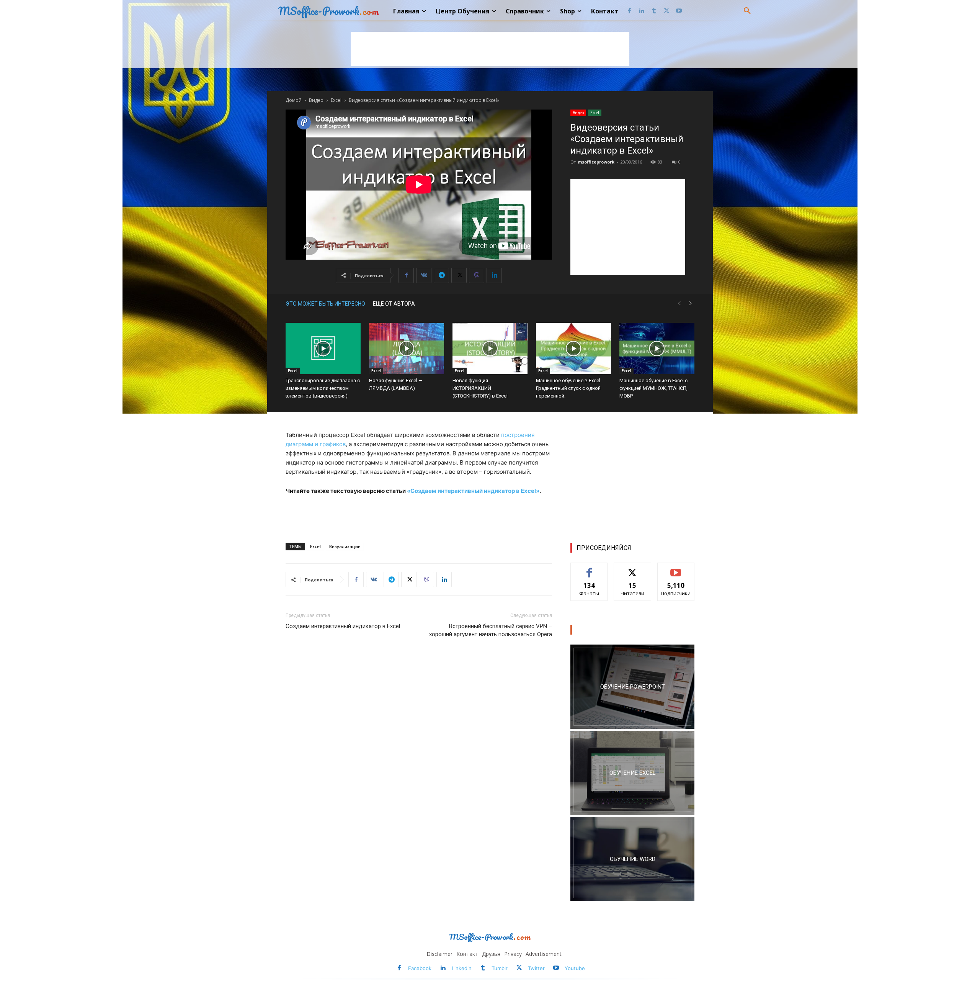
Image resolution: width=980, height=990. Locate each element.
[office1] (632, 859)
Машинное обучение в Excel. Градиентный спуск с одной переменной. (568, 388)
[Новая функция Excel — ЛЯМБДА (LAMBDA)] (406, 349)
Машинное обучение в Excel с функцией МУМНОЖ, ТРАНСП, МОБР (653, 388)
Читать (632, 568)
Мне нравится (589, 568)
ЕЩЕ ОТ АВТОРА (394, 304)
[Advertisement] (490, 49)
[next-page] (690, 303)
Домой (294, 100)
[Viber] (476, 275)
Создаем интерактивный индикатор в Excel (343, 626)
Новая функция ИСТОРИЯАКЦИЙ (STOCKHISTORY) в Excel (480, 388)
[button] (747, 11)
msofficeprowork (596, 162)
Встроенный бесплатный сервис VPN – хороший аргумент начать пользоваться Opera (490, 630)
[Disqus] (419, 750)
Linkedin (462, 968)
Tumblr (500, 968)
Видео (316, 100)
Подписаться (676, 568)
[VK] (423, 275)
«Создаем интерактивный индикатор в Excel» (473, 490)
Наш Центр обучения (606, 629)
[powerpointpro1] (632, 687)
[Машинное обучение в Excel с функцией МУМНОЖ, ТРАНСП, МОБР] (656, 349)
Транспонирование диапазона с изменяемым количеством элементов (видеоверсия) (323, 388)
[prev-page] (679, 303)
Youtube (575, 968)
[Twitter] (666, 11)
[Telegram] (441, 275)
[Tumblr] (654, 11)
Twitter (536, 968)
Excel (336, 100)
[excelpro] (632, 773)
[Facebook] (629, 11)
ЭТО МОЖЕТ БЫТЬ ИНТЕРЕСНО (325, 304)
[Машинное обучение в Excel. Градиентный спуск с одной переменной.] (573, 349)
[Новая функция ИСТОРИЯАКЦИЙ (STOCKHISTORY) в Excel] (490, 349)
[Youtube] (679, 11)
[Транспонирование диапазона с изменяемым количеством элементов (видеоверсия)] (323, 349)
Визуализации (345, 546)
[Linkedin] (641, 11)
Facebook (419, 968)
